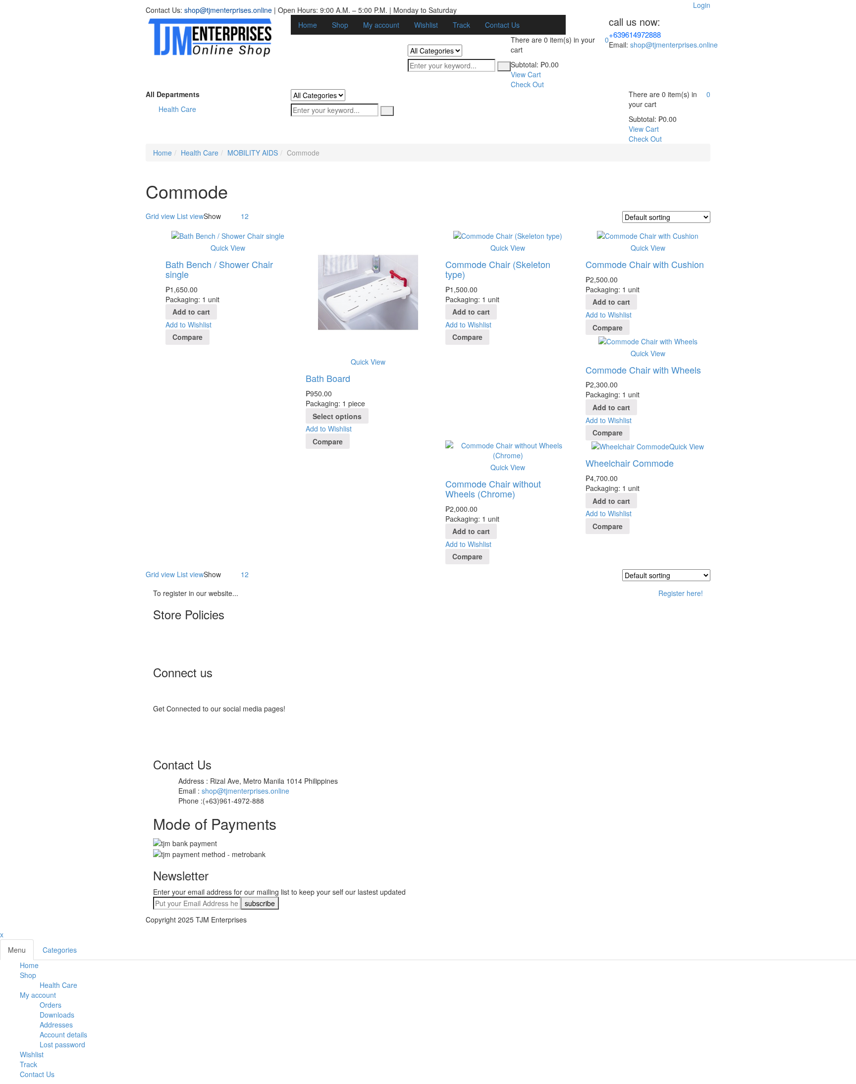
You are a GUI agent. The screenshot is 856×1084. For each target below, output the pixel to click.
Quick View (228, 248)
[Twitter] (175, 713)
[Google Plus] (175, 743)
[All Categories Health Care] (435, 50)
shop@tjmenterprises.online (228, 10)
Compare (187, 337)
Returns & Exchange (205, 651)
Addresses (56, 1025)
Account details (63, 1034)
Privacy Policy (194, 641)
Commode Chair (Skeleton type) (497, 269)
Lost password (62, 1044)
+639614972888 (635, 34)
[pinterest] (175, 723)
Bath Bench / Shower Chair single (219, 269)
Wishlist (32, 1054)
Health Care (199, 153)
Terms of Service (199, 631)
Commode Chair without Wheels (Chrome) (493, 488)
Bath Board (328, 378)
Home (162, 153)
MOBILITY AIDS (252, 153)
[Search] (504, 66)
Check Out (527, 84)
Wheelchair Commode (630, 462)
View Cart (526, 74)
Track (28, 1064)
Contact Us (37, 1074)
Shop (28, 975)
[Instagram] (175, 733)
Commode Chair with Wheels (643, 369)
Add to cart (191, 312)
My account (38, 995)
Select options (337, 416)
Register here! (680, 593)
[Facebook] (175, 703)
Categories (60, 950)
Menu (17, 950)
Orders (50, 1005)
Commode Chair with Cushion (645, 264)
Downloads (57, 1015)
